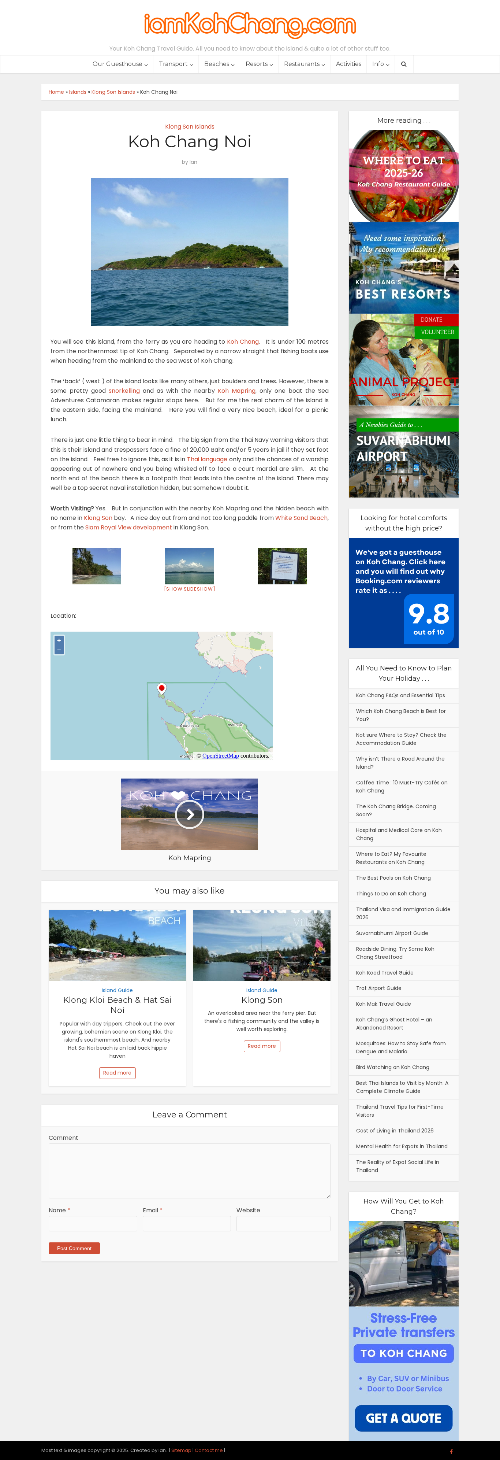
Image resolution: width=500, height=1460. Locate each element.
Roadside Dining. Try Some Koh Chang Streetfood (395, 953)
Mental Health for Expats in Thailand (402, 1146)
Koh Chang (243, 341)
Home (56, 92)
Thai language (207, 459)
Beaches (216, 63)
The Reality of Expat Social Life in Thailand (397, 1166)
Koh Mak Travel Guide (383, 1004)
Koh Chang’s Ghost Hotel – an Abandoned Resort (394, 1023)
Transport (173, 63)
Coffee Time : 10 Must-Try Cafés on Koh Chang (402, 786)
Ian (193, 162)
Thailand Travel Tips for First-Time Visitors (400, 1111)
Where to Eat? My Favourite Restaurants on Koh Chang (391, 858)
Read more (117, 1072)
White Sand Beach (301, 518)
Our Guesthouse (117, 63)
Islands (77, 92)
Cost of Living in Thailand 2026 (395, 1130)
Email (153, 1210)
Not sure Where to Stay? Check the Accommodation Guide (401, 739)
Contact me (209, 1450)
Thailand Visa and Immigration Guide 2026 (403, 913)
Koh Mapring (236, 391)
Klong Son (98, 518)
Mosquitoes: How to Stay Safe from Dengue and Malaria (401, 1047)
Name (59, 1210)
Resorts (257, 63)
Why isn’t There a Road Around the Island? (400, 762)
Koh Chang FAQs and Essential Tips (400, 695)
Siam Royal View (108, 527)
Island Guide (117, 990)
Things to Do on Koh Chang (391, 893)
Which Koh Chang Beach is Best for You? (401, 715)
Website (248, 1210)
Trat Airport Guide (379, 988)
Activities (348, 63)
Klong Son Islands (113, 92)
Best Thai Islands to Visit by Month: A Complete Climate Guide (402, 1087)
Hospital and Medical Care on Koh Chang (399, 834)
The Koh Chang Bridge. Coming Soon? (396, 810)
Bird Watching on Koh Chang (392, 1067)
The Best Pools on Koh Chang (393, 877)
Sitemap (181, 1450)
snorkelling (124, 391)
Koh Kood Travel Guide (385, 972)
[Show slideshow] (190, 588)
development (152, 527)
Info (378, 63)
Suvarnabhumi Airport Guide (392, 933)
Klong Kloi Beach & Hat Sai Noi (117, 1005)
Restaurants (302, 63)
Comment (63, 1138)
